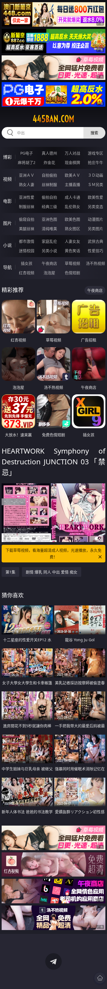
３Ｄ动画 (95, 175)
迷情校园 (26, 250)
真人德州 (49, 153)
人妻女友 (72, 241)
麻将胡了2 (26, 162)
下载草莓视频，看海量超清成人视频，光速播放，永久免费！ (53, 553)
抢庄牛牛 (95, 162)
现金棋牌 (72, 162)
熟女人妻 (26, 184)
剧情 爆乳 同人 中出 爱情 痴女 (51, 572)
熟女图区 (72, 228)
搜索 (94, 132)
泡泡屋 (49, 272)
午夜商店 (49, 263)
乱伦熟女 (72, 206)
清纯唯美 (49, 228)
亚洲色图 (49, 219)
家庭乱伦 (49, 241)
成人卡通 (72, 197)
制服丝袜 (26, 206)
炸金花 (49, 162)
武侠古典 (95, 241)
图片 (7, 223)
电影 (7, 201)
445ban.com (53, 118)
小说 (7, 245)
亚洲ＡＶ (26, 175)
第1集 (10, 572)
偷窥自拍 (26, 219)
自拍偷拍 (49, 175)
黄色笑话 (72, 250)
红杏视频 (26, 272)
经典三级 (49, 206)
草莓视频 (72, 263)
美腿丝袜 (26, 228)
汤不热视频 (95, 263)
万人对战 (72, 153)
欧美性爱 (95, 197)
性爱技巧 (95, 250)
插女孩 (26, 263)
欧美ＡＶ (72, 175)
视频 (7, 179)
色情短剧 (72, 272)
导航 (7, 267)
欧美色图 (72, 219)
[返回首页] (99, 977)
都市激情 (26, 241)
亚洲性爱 (26, 197)
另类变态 (95, 206)
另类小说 (49, 250)
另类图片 (95, 228)
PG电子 (26, 153)
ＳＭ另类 (95, 184)
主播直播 (72, 184)
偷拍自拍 (49, 197)
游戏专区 (95, 153)
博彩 (7, 157)
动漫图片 (95, 219)
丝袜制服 (49, 184)
